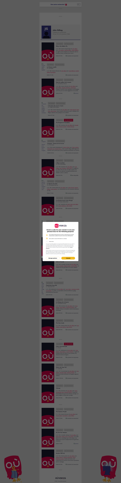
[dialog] (60, 241)
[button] (60, 242)
